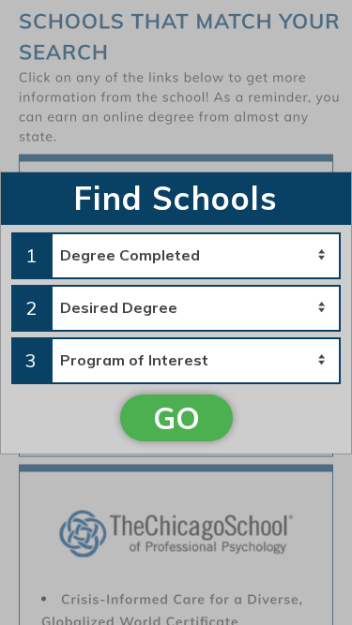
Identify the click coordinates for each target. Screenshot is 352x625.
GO (176, 418)
